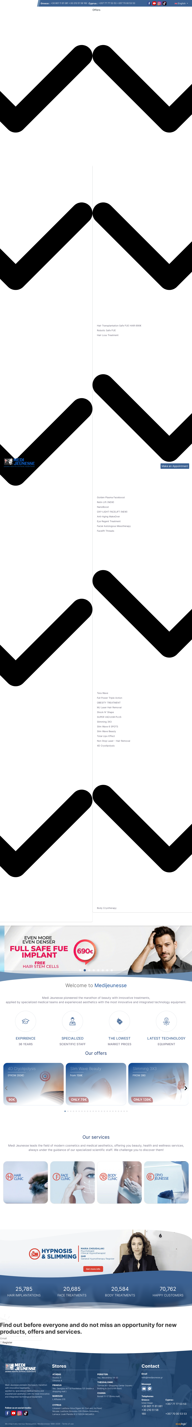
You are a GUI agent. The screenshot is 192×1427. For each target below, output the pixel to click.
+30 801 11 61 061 (59, 3)
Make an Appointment (175, 466)
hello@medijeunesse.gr (152, 1377)
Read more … (34, 1064)
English (181, 3)
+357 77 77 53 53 (108, 3)
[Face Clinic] (72, 1182)
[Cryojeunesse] (166, 1182)
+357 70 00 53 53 (126, 3)
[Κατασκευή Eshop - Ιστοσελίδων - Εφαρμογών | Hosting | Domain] (181, 1423)
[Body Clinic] (119, 1182)
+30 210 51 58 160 (78, 3)
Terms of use (68, 1424)
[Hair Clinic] (25, 1182)
